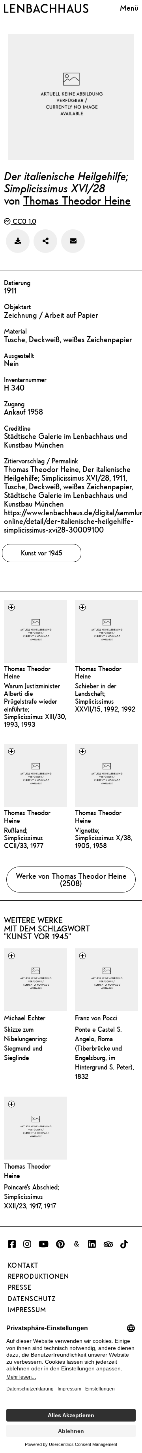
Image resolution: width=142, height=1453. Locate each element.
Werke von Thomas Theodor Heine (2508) (71, 879)
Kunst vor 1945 (41, 553)
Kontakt (23, 1265)
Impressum (27, 1309)
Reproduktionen (38, 1276)
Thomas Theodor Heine (77, 200)
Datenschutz (32, 1298)
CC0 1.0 (23, 221)
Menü (129, 7)
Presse (20, 1287)
